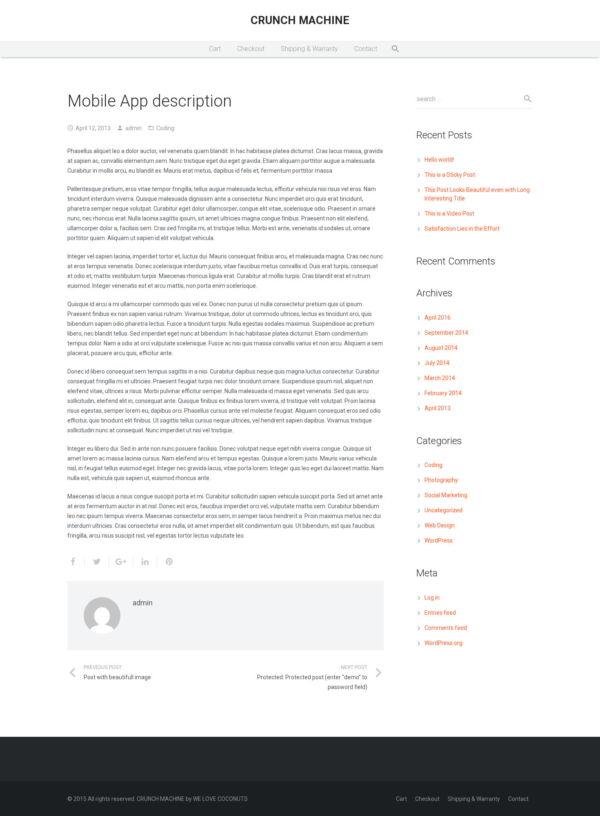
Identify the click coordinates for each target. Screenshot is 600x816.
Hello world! (439, 159)
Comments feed (445, 628)
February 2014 (443, 393)
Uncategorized (443, 510)
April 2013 (437, 408)
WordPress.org (443, 643)
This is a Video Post (449, 213)
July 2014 (436, 363)
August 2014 (441, 348)
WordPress (438, 540)
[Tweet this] (97, 562)
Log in (432, 597)
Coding (165, 128)
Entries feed (440, 612)
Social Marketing (445, 495)
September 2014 (446, 332)
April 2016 (437, 317)
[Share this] (76, 562)
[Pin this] (165, 562)
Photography (441, 480)
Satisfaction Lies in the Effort (462, 228)
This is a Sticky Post (449, 174)
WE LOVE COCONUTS (220, 799)
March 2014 (439, 378)
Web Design (439, 525)
